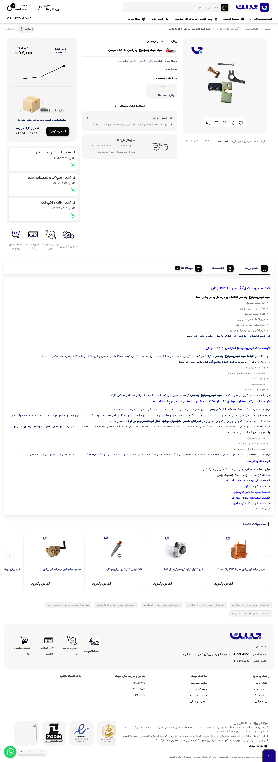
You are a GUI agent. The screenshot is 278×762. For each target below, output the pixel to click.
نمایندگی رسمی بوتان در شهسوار (115, 605)
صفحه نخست (231, 19)
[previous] (268, 556)
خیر (219, 141)
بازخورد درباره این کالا (199, 140)
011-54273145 (241, 654)
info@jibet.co (242, 661)
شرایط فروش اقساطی (196, 695)
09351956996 (64, 183)
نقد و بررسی (251, 268)
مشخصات (218, 268)
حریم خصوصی (200, 689)
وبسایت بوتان (225, 475)
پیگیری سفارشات (199, 683)
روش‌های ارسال (261, 689)
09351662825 (63, 158)
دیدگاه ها (187, 268)
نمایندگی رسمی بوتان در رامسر (161, 605)
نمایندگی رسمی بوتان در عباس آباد (68, 605)
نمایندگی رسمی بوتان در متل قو (251, 614)
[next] (9, 556)
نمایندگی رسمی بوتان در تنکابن (251, 605)
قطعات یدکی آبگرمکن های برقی (251, 492)
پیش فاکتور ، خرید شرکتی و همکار (193, 19)
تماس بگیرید (58, 131)
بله (226, 141)
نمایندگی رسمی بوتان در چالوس (206, 605)
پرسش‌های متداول (198, 701)
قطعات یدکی (251, 29)
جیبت (268, 29)
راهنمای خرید (262, 683)
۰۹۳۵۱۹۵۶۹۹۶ (139, 695)
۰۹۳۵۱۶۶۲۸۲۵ (138, 683)
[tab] (254, 267)
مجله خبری (134, 19)
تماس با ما (157, 19)
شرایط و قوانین (262, 701)
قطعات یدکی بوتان (157, 41)
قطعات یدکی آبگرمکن (257, 486)
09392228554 (63, 208)
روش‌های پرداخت (261, 695)
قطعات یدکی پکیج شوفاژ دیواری (251, 498)
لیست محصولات (263, 19)
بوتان (167, 69)
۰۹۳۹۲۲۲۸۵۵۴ (138, 689)
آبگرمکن (142, 61)
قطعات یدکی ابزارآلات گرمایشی (252, 503)
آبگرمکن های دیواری (227, 29)
